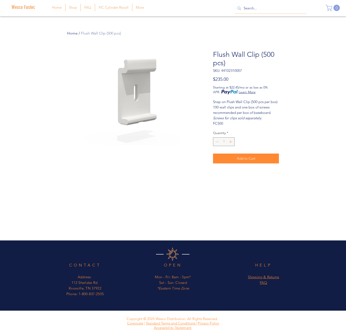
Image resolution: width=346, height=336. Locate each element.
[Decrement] (217, 142)
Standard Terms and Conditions (171, 323)
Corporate (135, 323)
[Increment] (231, 142)
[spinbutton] (224, 142)
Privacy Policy (208, 323)
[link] (333, 8)
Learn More (247, 92)
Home (72, 33)
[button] (140, 7)
